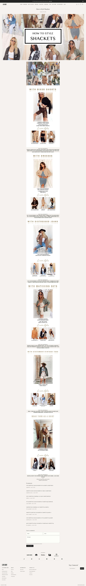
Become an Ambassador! (32, 569)
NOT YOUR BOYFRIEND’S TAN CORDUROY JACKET (42, 150)
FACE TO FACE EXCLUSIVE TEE (47, 411)
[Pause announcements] (83, 1)
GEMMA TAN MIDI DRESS (52, 216)
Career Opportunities (32, 571)
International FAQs (4, 571)
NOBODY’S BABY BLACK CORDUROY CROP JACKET (36, 149)
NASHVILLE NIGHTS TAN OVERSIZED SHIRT (35, 475)
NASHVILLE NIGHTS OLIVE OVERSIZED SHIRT (35, 345)
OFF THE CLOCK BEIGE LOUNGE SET (51, 345)
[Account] (76, 4)
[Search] (78, 4)
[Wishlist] (80, 4)
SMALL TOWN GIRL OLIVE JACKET (34, 411)
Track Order (3, 576)
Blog (11, 571)
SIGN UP (82, 568)
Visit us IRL (30, 574)
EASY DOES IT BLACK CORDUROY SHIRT (49, 346)
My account (21, 569)
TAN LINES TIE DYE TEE (48, 412)
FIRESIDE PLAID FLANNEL (48, 475)
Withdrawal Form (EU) (5, 574)
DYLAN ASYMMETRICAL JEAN (52, 282)
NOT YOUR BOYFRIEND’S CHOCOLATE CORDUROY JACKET (39, 281)
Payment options (22, 571)
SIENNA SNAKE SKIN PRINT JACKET (47, 151)
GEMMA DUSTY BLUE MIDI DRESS (52, 215)
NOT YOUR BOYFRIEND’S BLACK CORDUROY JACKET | (37, 216)
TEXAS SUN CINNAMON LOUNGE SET (34, 346)
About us (12, 569)
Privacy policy (13, 576)
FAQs (3, 569)
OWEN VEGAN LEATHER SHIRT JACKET (39, 282)
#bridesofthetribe (13, 574)
